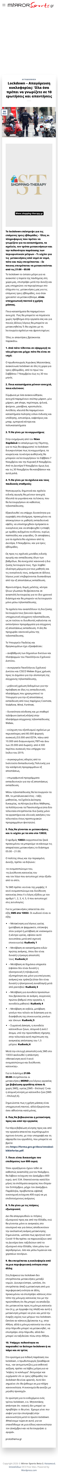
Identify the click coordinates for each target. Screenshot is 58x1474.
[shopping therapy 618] (29, 185)
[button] (4, 5)
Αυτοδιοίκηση (29, 79)
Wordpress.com (29, 1470)
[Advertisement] (29, 40)
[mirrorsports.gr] (31, 4)
